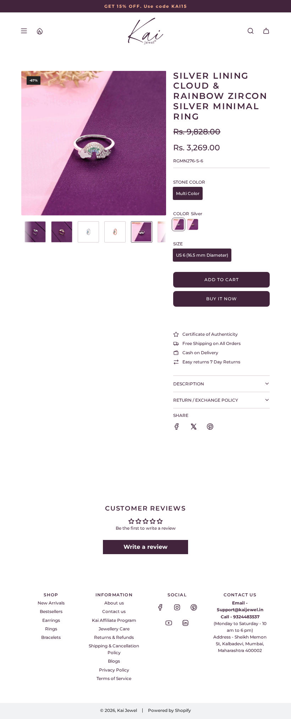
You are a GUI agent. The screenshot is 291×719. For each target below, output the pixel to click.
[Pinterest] (194, 607)
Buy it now (221, 298)
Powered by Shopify (169, 710)
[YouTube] (168, 623)
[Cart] (266, 31)
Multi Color (187, 193)
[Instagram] (177, 607)
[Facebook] (160, 607)
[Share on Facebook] (177, 427)
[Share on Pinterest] (210, 427)
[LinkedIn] (185, 623)
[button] (27, 143)
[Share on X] (193, 427)
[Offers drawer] (39, 31)
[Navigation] (24, 31)
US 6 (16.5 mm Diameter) (202, 255)
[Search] (250, 31)
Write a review (145, 547)
